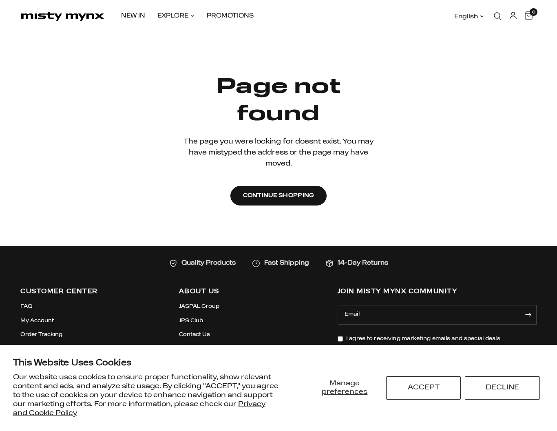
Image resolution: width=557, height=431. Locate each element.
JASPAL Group (199, 306)
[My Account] (513, 16)
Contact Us (194, 334)
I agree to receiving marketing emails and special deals (423, 338)
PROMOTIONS (230, 16)
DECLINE (502, 387)
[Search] (498, 16)
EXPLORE (172, 16)
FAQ (26, 306)
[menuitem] (133, 16)
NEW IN (133, 16)
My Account (37, 320)
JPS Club (191, 320)
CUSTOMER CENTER (59, 292)
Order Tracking (41, 334)
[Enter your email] (528, 315)
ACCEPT (424, 387)
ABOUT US (199, 292)
